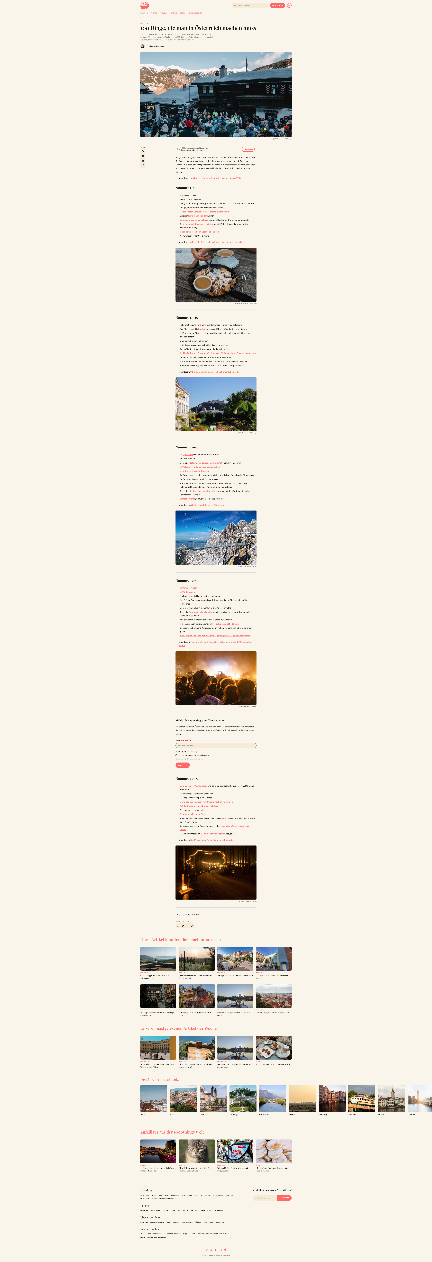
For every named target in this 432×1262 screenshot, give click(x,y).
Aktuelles (259, 1061)
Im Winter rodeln (187, 592)
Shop (142, 1234)
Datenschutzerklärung (195, 759)
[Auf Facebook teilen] (142, 160)
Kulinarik (144, 1210)
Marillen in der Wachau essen (193, 786)
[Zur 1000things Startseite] (144, 5)
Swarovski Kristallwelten (200, 612)
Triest (154, 1199)
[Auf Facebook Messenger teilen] (142, 156)
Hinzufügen (248, 149)
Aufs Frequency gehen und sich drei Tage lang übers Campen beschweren (215, 635)
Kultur (165, 1210)
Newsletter (279, 5)
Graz (161, 1195)
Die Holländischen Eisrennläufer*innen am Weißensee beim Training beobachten (218, 353)
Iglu (202, 810)
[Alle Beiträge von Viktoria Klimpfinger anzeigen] (142, 46)
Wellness (195, 1210)
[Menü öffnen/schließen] (289, 5)
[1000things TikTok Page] (216, 1249)
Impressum (220, 1222)
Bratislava (144, 1199)
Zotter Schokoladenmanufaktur (205, 463)
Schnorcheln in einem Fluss (193, 814)
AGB (205, 1222)
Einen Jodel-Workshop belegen (194, 220)
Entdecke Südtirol (166, 1199)
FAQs (185, 1234)
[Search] (234, 5)
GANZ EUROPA (218, 1195)
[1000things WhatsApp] (206, 1249)
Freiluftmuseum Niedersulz (225, 624)
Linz (167, 1195)
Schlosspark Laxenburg (200, 491)
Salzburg (202, 329)
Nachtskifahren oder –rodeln (198, 224)
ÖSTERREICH (144, 1195)
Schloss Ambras (187, 499)
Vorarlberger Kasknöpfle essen (194, 471)
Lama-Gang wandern (198, 216)
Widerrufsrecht (173, 1234)
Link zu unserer (190, 759)
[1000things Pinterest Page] (225, 1249)
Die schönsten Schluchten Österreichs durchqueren (204, 212)
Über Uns (144, 1222)
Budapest (230, 1195)
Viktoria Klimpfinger (156, 46)
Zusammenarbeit (157, 1222)
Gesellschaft (206, 1210)
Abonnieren (183, 765)
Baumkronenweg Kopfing (213, 834)
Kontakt (176, 1222)
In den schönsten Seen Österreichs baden (199, 232)
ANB (211, 1222)
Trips (173, 1210)
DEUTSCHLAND (187, 1195)
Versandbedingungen (155, 1234)
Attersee (226, 818)
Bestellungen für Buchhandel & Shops (213, 1234)
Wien (154, 1195)
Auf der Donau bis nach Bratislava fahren (199, 806)
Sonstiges (219, 1210)
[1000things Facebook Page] (220, 1249)
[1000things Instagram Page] (211, 1249)
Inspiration (144, 23)
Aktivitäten (155, 1210)
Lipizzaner (188, 454)
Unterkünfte (183, 1210)
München (198, 1195)
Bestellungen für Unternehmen (153, 1237)
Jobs (168, 1222)
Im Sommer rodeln (188, 588)
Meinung (143, 1165)
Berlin (207, 1195)
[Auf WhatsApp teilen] (142, 151)
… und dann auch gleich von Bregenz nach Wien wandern (207, 802)
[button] (142, 165)
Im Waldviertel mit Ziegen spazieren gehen (200, 467)
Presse (192, 1234)
